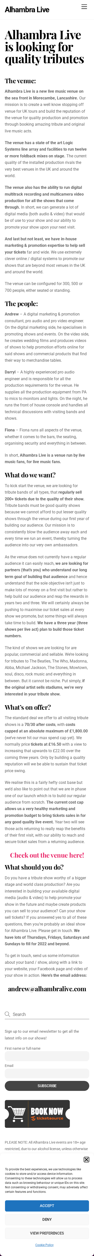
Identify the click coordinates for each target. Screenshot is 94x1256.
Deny (47, 1219)
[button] (86, 1159)
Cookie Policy (44, 1245)
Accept (47, 1206)
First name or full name (22, 1048)
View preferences (47, 1233)
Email (9, 1066)
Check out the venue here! (47, 855)
